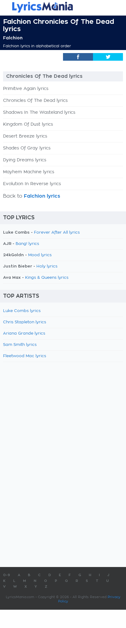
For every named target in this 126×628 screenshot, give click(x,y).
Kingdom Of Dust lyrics (28, 124)
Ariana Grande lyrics (24, 334)
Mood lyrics (40, 255)
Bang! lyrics (27, 244)
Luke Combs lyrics (22, 311)
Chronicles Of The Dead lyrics (35, 101)
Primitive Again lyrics (25, 89)
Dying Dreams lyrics (24, 160)
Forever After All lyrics (57, 233)
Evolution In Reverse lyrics (32, 184)
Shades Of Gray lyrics (26, 148)
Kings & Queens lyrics (47, 278)
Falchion (13, 38)
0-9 (6, 575)
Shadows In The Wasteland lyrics (39, 112)
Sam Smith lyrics (20, 345)
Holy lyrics (46, 266)
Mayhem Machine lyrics (28, 172)
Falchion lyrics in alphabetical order (37, 46)
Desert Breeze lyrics (25, 136)
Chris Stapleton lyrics (24, 322)
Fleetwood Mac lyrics (24, 356)
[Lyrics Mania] (63, 7)
